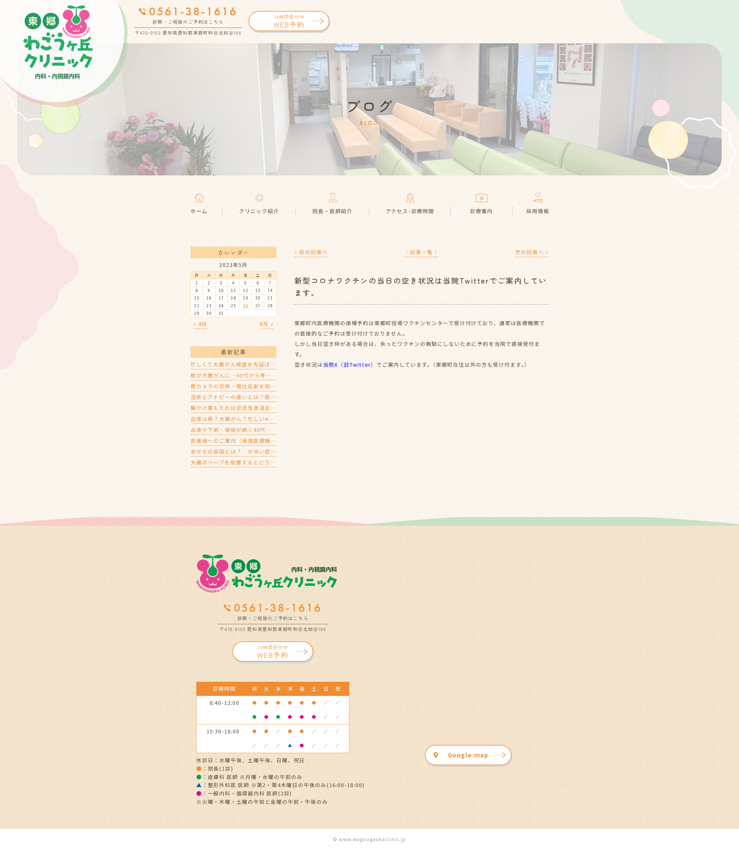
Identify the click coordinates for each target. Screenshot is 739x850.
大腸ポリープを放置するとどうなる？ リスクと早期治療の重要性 (276, 462)
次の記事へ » (531, 252)
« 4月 (200, 323)
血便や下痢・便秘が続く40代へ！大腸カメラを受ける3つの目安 (273, 429)
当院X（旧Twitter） (349, 364)
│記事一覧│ (421, 252)
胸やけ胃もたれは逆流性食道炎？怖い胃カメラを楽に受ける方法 (273, 407)
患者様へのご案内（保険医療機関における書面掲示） (259, 440)
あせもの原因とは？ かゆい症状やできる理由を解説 (259, 451)
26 (246, 305)
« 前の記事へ (311, 252)
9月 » (266, 323)
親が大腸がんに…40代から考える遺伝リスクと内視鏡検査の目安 (274, 375)
